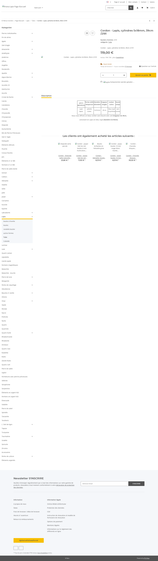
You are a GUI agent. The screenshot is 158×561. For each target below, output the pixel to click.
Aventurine (6, 89)
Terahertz (5, 420)
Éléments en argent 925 (10, 393)
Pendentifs (5, 69)
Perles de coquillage (9, 285)
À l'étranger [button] (128, 66)
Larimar (4, 245)
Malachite (5, 269)
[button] (137, 7)
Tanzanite (5, 416)
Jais (3, 157)
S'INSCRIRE (136, 484)
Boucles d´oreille (8, 293)
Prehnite (5, 317)
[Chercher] (130, 7)
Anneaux (5, 345)
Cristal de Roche (7, 97)
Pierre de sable (7, 369)
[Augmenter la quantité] (124, 75)
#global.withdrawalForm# (28, 540)
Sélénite (5, 381)
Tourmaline (6, 436)
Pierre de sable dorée (9, 169)
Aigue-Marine (7, 77)
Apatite (4, 73)
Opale (4, 305)
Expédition (120, 57)
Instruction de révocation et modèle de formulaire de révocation (61, 516)
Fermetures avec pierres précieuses (15, 377)
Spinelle (5, 412)
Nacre (4, 313)
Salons (152, 2)
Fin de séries (6, 37)
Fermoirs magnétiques (10, 265)
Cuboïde (6, 241)
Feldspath (5, 141)
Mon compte (132, 2)
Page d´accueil (119, 2)
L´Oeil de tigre (7, 424)
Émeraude (5, 400)
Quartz (4, 325)
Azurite (4, 93)
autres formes (8, 233)
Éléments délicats (8, 145)
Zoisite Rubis (6, 361)
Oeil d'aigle (6, 45)
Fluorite (4, 149)
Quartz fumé (6, 333)
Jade (3, 193)
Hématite (5, 181)
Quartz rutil (6, 365)
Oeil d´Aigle (6, 137)
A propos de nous (20, 504)
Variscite (5, 444)
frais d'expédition (42, 553)
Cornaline (5, 201)
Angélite (5, 65)
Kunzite (4, 205)
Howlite (4, 185)
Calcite (4, 101)
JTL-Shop (146, 558)
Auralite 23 (6, 85)
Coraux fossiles (7, 153)
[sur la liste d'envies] (92, 33)
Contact (143, 2)
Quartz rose (6, 349)
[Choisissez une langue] (109, 2)
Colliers (4, 177)
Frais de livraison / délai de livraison (27, 512)
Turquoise (5, 432)
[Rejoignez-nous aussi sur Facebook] (16, 548)
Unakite (4, 440)
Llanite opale (6, 261)
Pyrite (4, 321)
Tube (110, 42)
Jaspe (4, 197)
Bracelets (5, 81)
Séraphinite (6, 385)
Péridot (4, 309)
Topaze (4, 428)
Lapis (4, 217)
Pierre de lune (7, 277)
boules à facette (9, 221)
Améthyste (5, 53)
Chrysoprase (6, 117)
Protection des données (55, 508)
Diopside (5, 125)
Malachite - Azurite (8, 273)
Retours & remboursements (24, 519)
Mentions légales (53, 525)
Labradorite (6, 213)
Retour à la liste (8, 21)
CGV (48, 512)
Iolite (3, 189)
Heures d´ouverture (21, 515)
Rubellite (5, 353)
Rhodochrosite (7, 337)
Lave (3, 249)
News (16, 508)
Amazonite (5, 49)
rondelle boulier (9, 229)
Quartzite (5, 329)
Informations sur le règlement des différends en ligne (59, 530)
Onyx (3, 301)
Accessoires (6, 452)
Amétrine (5, 57)
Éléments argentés (8, 460)
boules (5, 225)
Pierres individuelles (9, 33)
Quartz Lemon (7, 253)
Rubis (4, 357)
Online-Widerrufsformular (56, 504)
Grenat (4, 173)
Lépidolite (5, 257)
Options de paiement (54, 522)
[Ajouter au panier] (43, 28)
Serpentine (6, 389)
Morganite (5, 281)
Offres (4, 61)
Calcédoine (6, 105)
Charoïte (5, 109)
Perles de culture (8, 456)
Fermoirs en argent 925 (10, 396)
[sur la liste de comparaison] (87, 33)
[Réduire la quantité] (103, 75)
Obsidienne (6, 289)
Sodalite (5, 404)
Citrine (4, 121)
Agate (4, 41)
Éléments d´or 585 (8, 161)
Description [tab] (46, 96)
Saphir (4, 373)
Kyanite (4, 209)
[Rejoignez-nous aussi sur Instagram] (21, 548)
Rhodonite (5, 341)
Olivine (4, 297)
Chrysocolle (6, 113)
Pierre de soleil (7, 408)
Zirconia (5, 448)
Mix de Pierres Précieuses (11, 133)
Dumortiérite (6, 129)
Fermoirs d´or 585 (8, 165)
